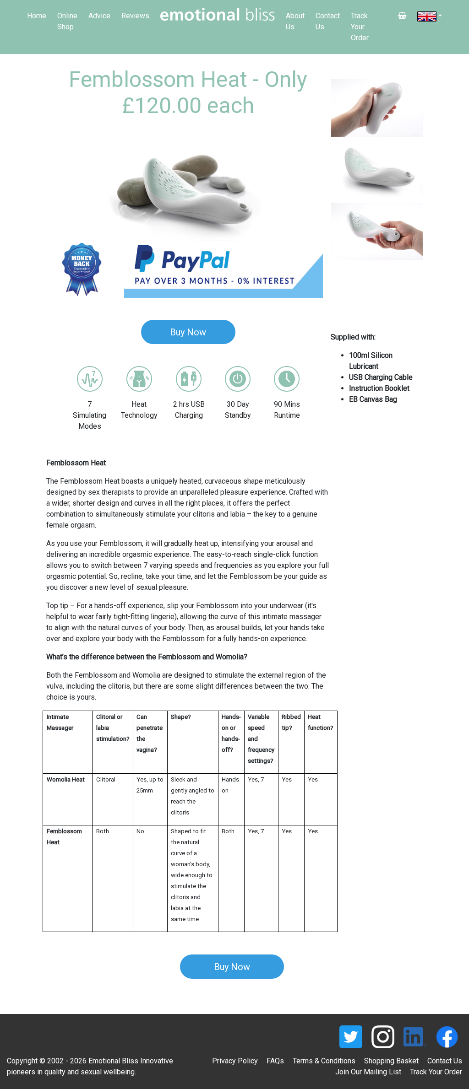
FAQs (275, 1061)
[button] (67, 191)
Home (36, 15)
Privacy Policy (235, 1061)
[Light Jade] (377, 107)
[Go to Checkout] (402, 16)
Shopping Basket (391, 1061)
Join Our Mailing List (368, 1071)
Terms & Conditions (324, 1061)
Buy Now (188, 332)
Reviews (135, 15)
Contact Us (328, 21)
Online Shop (67, 21)
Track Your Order (360, 26)
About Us (295, 21)
